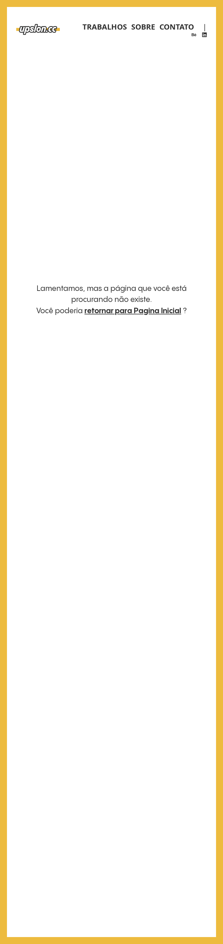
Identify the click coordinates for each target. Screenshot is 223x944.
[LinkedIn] (204, 34)
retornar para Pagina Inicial (132, 311)
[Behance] (194, 34)
